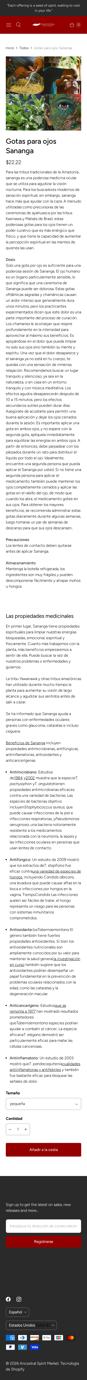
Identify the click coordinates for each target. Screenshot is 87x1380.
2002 (30, 778)
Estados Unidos (29, 1325)
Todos (24, 48)
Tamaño (13, 1093)
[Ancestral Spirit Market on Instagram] (21, 1299)
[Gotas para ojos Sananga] (43, 93)
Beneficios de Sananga (25, 743)
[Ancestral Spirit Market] (43, 25)
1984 (18, 778)
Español (15, 1312)
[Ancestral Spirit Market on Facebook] (11, 1299)
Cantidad (14, 1118)
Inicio (10, 48)
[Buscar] (18, 25)
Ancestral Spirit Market (39, 1363)
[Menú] (9, 25)
